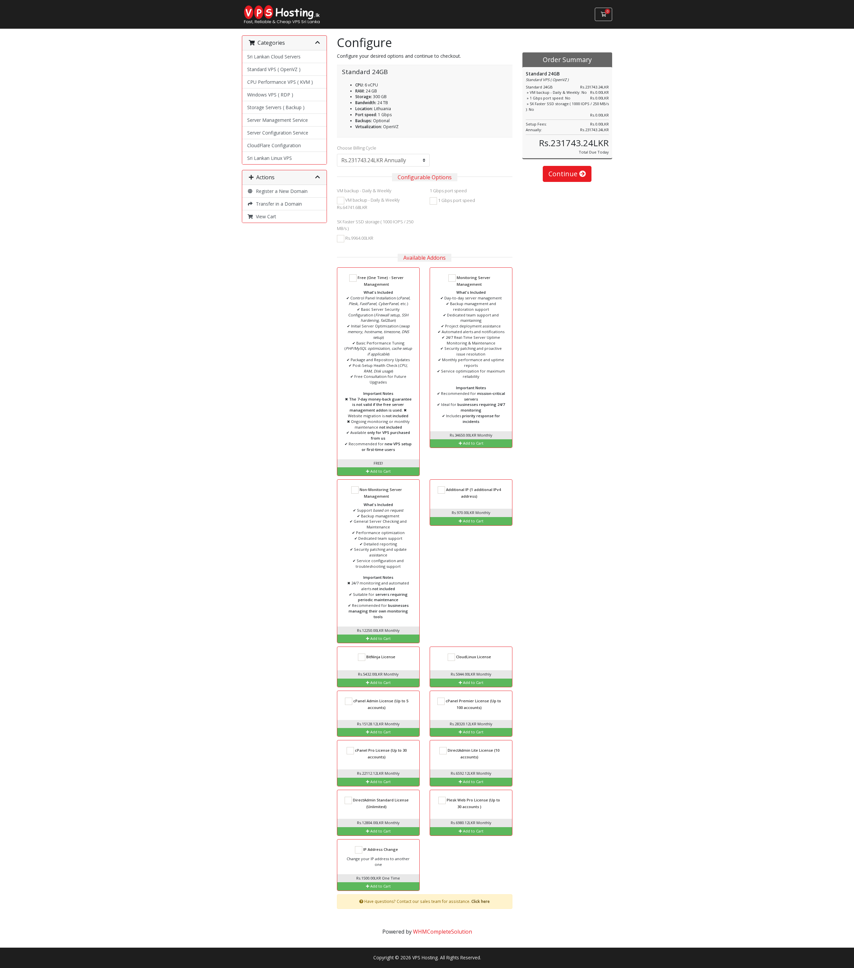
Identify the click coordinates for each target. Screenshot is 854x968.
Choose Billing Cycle (356, 148)
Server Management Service (277, 120)
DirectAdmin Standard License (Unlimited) (380, 803)
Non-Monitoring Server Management (380, 493)
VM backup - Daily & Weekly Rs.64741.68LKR (368, 203)
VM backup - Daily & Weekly (364, 191)
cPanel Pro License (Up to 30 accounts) (380, 753)
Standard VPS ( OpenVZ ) (274, 69)
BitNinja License (380, 656)
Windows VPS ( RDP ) (270, 94)
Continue (563, 173)
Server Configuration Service (277, 133)
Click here (480, 901)
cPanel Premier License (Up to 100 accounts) (473, 704)
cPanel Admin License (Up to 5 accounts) (380, 704)
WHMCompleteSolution (442, 931)
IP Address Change (380, 849)
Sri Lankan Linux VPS (269, 158)
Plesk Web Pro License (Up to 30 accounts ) (473, 803)
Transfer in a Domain (277, 204)
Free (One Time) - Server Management (380, 281)
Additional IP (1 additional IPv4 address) (473, 493)
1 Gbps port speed (448, 191)
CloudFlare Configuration (274, 145)
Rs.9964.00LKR (358, 238)
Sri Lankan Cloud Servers (274, 56)
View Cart (264, 216)
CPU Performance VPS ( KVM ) (280, 82)
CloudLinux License (473, 656)
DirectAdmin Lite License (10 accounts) (473, 753)
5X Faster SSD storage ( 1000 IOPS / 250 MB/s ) (375, 225)
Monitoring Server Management (473, 281)
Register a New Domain (280, 191)
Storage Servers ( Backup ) (276, 107)
